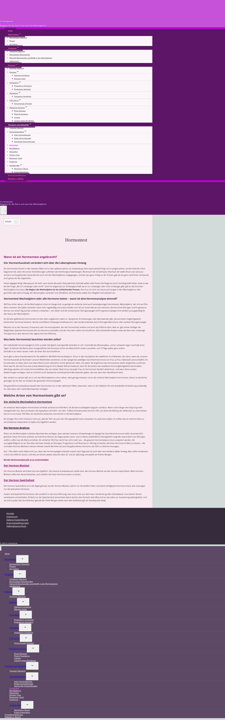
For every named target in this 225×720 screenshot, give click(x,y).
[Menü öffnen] (3, 210)
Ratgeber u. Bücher (16, 179)
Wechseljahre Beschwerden (19, 55)
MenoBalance (14, 148)
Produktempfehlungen (17, 175)
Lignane (17, 117)
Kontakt (10, 513)
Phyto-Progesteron (21, 114)
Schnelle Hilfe (15, 705)
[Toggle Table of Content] (15, 222)
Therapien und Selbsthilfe (15, 666)
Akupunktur (13, 152)
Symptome (9, 575)
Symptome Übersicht (17, 51)
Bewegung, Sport (15, 158)
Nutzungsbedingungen (17, 523)
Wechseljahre (10, 560)
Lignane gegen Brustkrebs (24, 121)
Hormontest (13, 145)
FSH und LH (14, 639)
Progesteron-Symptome (23, 86)
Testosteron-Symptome (22, 96)
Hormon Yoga (14, 155)
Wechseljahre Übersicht (18, 38)
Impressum (12, 516)
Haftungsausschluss (16, 526)
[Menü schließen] (1, 548)
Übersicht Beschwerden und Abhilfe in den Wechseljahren (30, 58)
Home (10, 31)
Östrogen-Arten (20, 79)
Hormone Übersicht (16, 68)
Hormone (8, 592)
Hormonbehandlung (17, 677)
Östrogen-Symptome (22, 75)
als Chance (13, 44)
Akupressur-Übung (21, 169)
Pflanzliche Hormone (18, 649)
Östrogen (13, 602)
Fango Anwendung (21, 172)
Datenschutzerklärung (17, 519)
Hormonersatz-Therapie (23, 104)
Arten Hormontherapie (22, 135)
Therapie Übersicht (16, 128)
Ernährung (13, 162)
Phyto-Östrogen (20, 111)
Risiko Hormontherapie (22, 138)
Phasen (12, 41)
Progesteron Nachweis (22, 89)
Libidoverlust (14, 61)
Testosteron (14, 628)
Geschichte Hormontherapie (24, 142)
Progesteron (14, 615)
